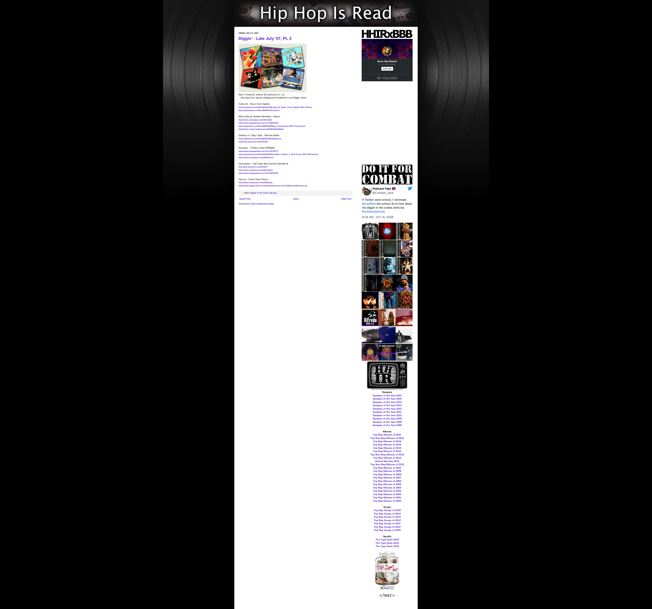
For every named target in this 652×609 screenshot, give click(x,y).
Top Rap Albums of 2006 (387, 481)
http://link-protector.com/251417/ (253, 167)
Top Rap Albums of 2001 (387, 497)
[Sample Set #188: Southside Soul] (404, 359)
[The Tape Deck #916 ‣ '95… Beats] (404, 256)
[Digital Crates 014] (387, 290)
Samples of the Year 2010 (387, 415)
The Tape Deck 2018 (387, 546)
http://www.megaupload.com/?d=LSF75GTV (258, 151)
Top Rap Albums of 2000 (387, 501)
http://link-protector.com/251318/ (253, 142)
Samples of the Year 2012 (387, 408)
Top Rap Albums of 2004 (387, 487)
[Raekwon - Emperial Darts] (404, 290)
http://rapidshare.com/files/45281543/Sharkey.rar (260, 139)
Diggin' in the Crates (259, 193)
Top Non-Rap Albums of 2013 (387, 454)
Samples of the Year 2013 (387, 405)
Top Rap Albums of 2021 (387, 434)
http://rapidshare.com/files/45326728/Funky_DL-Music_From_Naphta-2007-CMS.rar (275, 107)
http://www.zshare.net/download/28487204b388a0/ (261, 129)
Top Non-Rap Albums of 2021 (387, 438)
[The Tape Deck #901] (387, 342)
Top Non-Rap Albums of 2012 (387, 464)
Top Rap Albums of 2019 (387, 441)
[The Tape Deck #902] (370, 342)
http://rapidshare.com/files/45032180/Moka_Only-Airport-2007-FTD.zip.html (272, 126)
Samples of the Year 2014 (387, 402)
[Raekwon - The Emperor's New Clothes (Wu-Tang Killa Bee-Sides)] (404, 307)
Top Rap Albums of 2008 (387, 474)
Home (296, 199)
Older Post (346, 199)
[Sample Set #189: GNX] (404, 342)
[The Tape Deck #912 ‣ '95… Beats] (370, 290)
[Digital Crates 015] (387, 238)
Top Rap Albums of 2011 (387, 467)
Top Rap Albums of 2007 (387, 477)
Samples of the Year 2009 (387, 418)
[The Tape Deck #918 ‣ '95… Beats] (370, 256)
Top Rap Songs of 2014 (387, 513)
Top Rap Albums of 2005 (387, 484)
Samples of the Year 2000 (387, 425)
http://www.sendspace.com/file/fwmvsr (256, 157)
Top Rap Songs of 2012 (387, 520)
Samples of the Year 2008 (387, 422)
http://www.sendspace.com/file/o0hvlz (256, 170)
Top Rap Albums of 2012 (387, 457)
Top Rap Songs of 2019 (387, 510)
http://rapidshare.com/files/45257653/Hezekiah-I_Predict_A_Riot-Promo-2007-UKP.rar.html (278, 154)
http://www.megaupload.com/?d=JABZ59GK (258, 123)
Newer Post (245, 199)
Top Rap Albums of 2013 (387, 451)
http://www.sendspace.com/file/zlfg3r (255, 120)
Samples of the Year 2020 (387, 398)
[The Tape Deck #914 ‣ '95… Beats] (387, 273)
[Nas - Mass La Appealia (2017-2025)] (370, 238)
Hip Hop (273, 193)
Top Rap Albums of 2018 (387, 444)
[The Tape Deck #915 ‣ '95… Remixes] (370, 273)
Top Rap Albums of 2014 (387, 448)
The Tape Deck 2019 (387, 543)
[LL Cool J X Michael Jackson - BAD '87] (387, 307)
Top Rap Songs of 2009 (387, 530)
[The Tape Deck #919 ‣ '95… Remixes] (404, 238)
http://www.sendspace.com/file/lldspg (256, 182)
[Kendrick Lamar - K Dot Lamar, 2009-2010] (387, 359)
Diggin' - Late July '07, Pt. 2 (265, 38)
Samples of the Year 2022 (387, 395)
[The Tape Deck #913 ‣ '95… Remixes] (404, 273)
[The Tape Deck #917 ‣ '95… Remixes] (387, 256)
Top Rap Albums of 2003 (387, 491)
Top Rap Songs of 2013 (387, 516)
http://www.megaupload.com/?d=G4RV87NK (258, 173)
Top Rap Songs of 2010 (387, 526)
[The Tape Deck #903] (404, 325)
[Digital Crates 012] (370, 359)
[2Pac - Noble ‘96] (370, 307)
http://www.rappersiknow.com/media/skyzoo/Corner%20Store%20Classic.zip (273, 186)
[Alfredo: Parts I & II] (370, 325)
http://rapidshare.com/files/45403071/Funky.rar (259, 110)
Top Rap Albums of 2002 (387, 494)
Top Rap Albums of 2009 (387, 471)
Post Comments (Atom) (262, 204)
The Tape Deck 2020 (387, 539)
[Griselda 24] (387, 325)
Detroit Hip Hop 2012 (387, 461)
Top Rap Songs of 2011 (387, 523)
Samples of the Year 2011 (387, 412)
